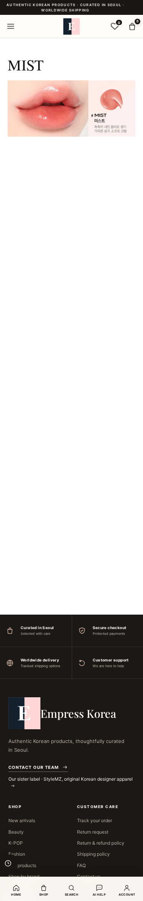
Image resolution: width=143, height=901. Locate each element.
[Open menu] (10, 26)
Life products (22, 865)
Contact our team (33, 767)
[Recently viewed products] (8, 863)
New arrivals (21, 820)
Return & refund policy (100, 843)
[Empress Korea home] (71, 26)
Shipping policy (93, 854)
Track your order (94, 820)
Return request (92, 832)
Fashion (16, 854)
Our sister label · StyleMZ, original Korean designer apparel (70, 779)
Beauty (16, 832)
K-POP (15, 843)
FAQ (81, 865)
